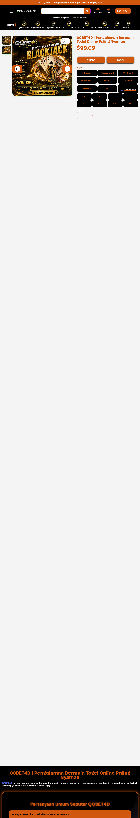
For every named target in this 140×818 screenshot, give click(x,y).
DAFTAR (91, 60)
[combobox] (62, 11)
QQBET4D (7, 783)
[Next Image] (67, 69)
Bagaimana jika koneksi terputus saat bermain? (43, 814)
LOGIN (120, 60)
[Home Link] (26, 11)
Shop (11, 13)
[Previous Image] (17, 69)
